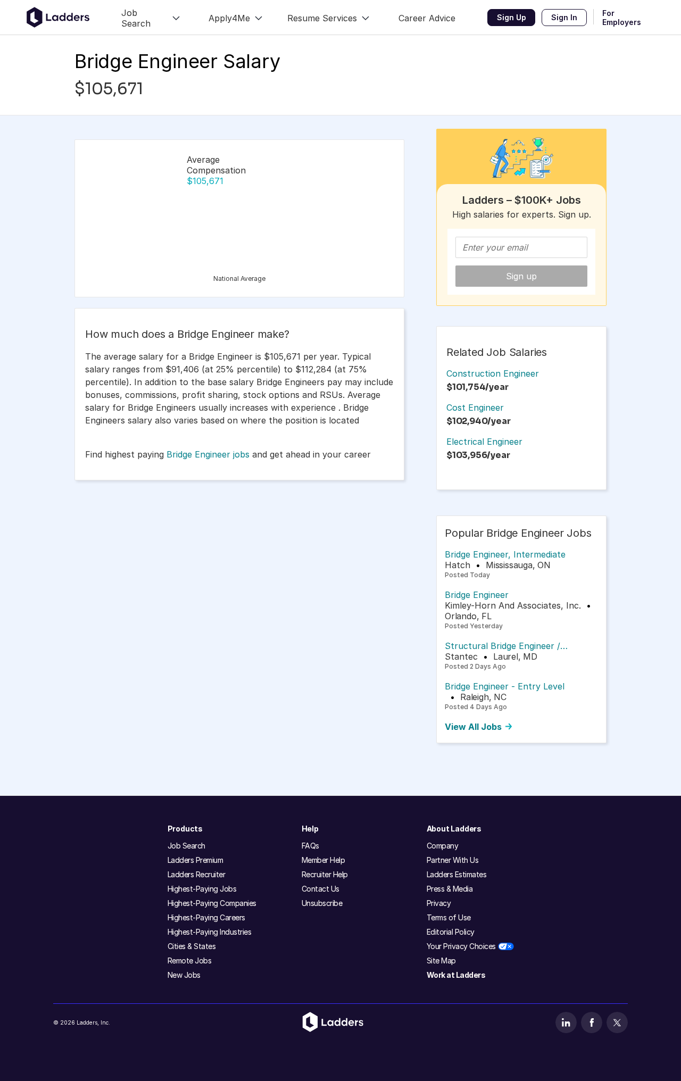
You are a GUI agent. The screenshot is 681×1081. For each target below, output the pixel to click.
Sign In (564, 17)
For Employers (621, 17)
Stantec (461, 656)
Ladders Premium (195, 859)
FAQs (310, 845)
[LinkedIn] (566, 1022)
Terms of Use (449, 917)
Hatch (457, 565)
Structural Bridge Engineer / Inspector (502, 646)
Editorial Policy (451, 931)
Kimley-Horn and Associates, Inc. (513, 605)
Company (443, 845)
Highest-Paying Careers (206, 917)
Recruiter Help (325, 874)
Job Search (186, 845)
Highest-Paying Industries (210, 931)
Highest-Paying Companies (212, 903)
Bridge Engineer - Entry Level (504, 686)
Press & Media (450, 888)
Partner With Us (453, 859)
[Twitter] (617, 1022)
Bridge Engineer (477, 594)
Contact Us (320, 888)
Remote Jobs (190, 960)
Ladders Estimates (457, 874)
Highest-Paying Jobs (202, 888)
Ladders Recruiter (197, 874)
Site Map (441, 960)
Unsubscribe (322, 903)
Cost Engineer (475, 407)
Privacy (439, 903)
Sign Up (511, 17)
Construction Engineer (492, 373)
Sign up (521, 276)
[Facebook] (591, 1022)
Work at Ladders (456, 974)
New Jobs (184, 974)
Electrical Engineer (484, 441)
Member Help (323, 859)
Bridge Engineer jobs (208, 454)
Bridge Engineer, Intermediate (505, 554)
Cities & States (192, 946)
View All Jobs (473, 726)
